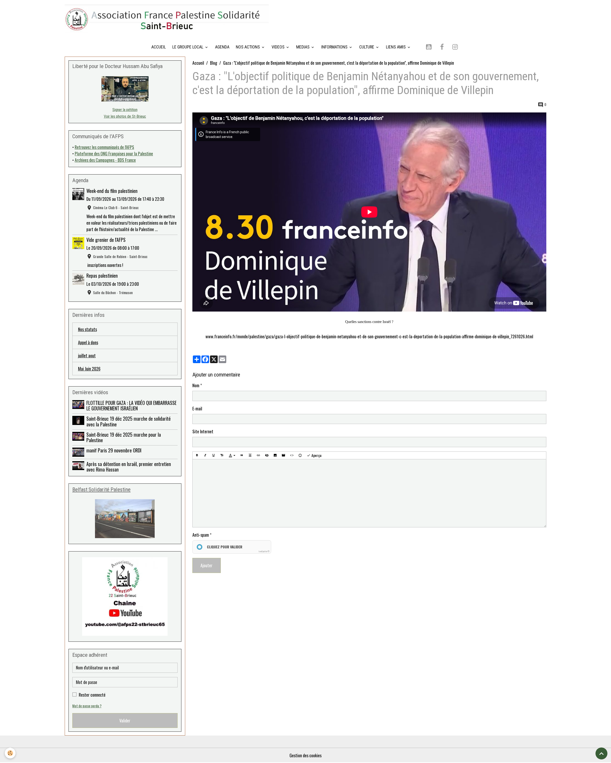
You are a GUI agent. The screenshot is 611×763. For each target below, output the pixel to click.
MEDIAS (303, 46)
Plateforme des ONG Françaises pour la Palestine (114, 153)
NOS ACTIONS (248, 46)
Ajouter (206, 565)
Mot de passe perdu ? (86, 705)
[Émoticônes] (300, 455)
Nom (195, 385)
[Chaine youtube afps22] (125, 596)
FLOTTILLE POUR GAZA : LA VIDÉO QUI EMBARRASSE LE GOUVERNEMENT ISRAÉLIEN (131, 405)
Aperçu (316, 455)
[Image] (275, 455)
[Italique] (205, 455)
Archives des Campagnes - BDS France (105, 160)
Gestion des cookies (305, 755)
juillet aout (87, 355)
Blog (213, 63)
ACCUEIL (158, 46)
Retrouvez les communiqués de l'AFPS (104, 147)
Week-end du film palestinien (111, 190)
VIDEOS (278, 46)
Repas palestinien (102, 275)
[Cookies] (10, 753)
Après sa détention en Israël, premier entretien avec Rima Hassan (128, 466)
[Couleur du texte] (232, 455)
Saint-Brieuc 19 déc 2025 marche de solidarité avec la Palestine (128, 421)
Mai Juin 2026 (89, 369)
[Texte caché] (267, 455)
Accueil (198, 63)
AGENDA (222, 46)
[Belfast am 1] (125, 518)
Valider (124, 720)
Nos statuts (87, 329)
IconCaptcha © (263, 551)
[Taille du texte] (222, 455)
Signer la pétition (124, 109)
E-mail (197, 408)
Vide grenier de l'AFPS (106, 239)
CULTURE (367, 46)
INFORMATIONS (334, 46)
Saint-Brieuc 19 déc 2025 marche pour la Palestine (123, 437)
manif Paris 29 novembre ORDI (113, 450)
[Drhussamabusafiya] (125, 89)
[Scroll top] (601, 753)
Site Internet (202, 431)
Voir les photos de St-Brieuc (125, 116)
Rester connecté (92, 695)
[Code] (292, 455)
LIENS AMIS (396, 46)
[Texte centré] (250, 455)
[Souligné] (213, 455)
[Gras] (197, 455)
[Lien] (258, 455)
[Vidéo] (283, 455)
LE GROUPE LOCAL (188, 46)
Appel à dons (88, 342)
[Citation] (241, 455)
